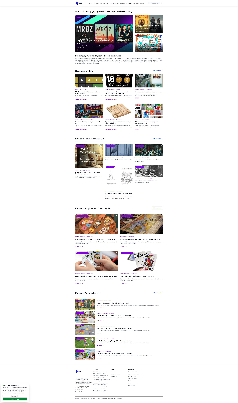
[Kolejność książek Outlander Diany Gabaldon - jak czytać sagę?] (149, 24)
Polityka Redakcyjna (111, 398)
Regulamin (77, 398)
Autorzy (113, 369)
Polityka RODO (104, 398)
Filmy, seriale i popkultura (134, 3)
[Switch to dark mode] (161, 3)
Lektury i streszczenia (114, 3)
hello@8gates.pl (80, 391)
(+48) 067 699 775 (80, 389)
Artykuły (95, 369)
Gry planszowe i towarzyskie (102, 3)
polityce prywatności (19, 393)
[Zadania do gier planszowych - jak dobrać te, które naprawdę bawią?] (149, 43)
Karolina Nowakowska (109, 89)
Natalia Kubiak (78, 89)
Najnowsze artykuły (91, 3)
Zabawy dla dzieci (123, 3)
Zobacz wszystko (157, 70)
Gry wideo (142, 3)
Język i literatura (131, 385)
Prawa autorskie (84, 398)
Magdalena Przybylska (139, 89)
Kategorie (131, 369)
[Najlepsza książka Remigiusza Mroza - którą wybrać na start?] (104, 33)
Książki (79, 17)
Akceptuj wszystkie (15, 399)
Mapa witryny (119, 398)
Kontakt (98, 398)
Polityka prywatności (92, 398)
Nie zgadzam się (14, 396)
